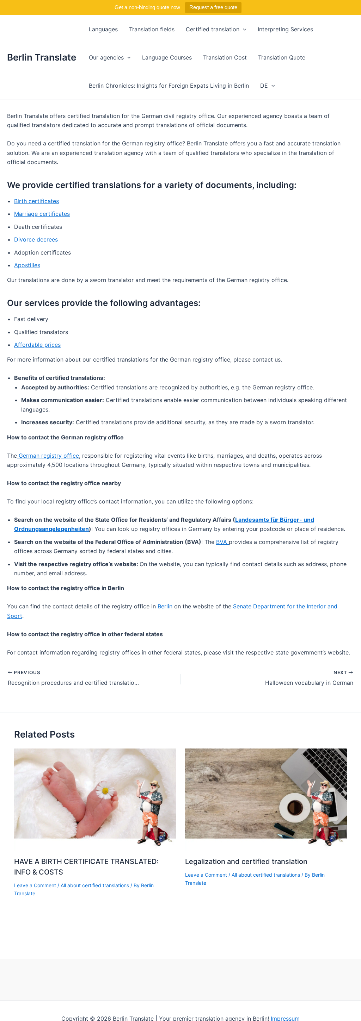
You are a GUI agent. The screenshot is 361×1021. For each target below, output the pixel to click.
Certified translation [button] (212, 29)
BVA (222, 541)
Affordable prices (37, 344)
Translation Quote (281, 57)
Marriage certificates (42, 213)
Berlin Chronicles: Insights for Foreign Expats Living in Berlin (169, 85)
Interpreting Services (285, 29)
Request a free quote (213, 7)
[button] (242, 29)
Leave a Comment (35, 885)
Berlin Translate (41, 57)
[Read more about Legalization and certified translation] (266, 799)
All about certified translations (95, 885)
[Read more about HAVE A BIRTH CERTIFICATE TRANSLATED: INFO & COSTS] (95, 799)
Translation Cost (225, 57)
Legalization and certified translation (246, 861)
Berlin (165, 606)
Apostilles (27, 265)
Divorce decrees (36, 239)
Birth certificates (36, 201)
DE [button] (264, 85)
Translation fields (152, 29)
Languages (103, 29)
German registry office (48, 455)
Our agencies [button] (106, 57)
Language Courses (167, 57)
